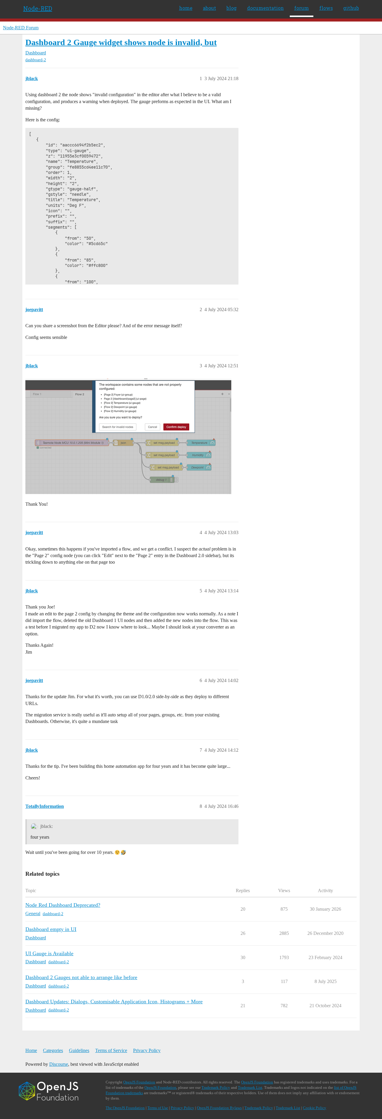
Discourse (58, 1064)
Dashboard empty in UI (50, 929)
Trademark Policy (215, 1087)
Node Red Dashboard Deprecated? (62, 905)
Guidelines (79, 1050)
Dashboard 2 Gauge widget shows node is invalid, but (121, 42)
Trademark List (250, 1087)
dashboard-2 (35, 60)
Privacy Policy (147, 1050)
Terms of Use (157, 1108)
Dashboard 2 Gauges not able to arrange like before (81, 977)
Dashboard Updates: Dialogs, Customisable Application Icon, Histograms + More (114, 1002)
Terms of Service (111, 1050)
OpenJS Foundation (139, 1082)
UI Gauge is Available (49, 953)
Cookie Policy (314, 1108)
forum (301, 8)
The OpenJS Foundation (125, 1108)
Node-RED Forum (20, 27)
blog (232, 8)
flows (326, 8)
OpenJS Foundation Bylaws (219, 1108)
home (185, 8)
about (209, 8)
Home (31, 1050)
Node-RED (37, 8)
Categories (53, 1050)
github (351, 8)
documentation (265, 8)
